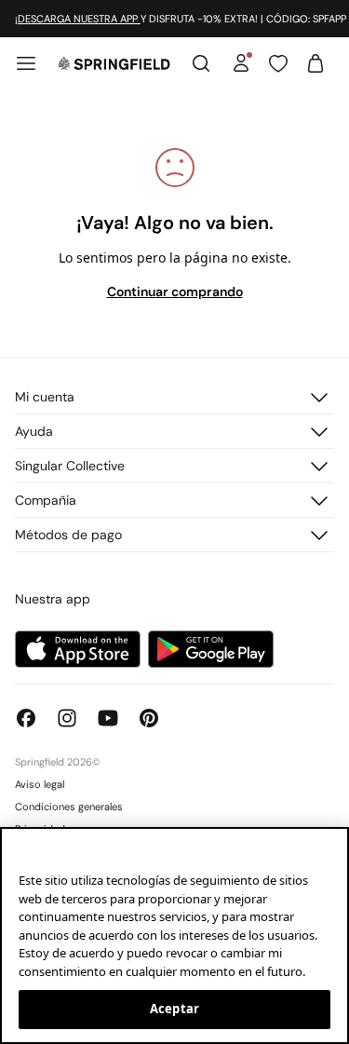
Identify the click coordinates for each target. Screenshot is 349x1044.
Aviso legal (39, 784)
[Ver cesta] (315, 63)
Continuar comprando (175, 291)
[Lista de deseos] (278, 63)
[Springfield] (114, 63)
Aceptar (174, 1008)
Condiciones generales (69, 806)
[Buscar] (201, 63)
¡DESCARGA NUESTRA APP (78, 18)
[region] (174, 935)
